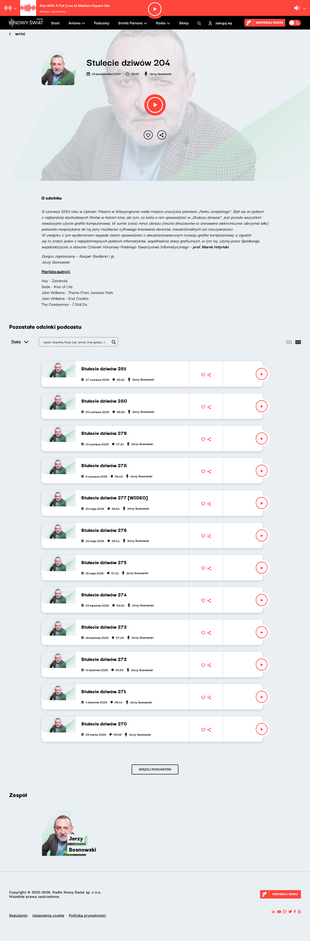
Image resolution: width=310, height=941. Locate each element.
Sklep (184, 23)
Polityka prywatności (87, 915)
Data (16, 341)
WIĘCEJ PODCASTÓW (155, 769)
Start (55, 23)
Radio (161, 23)
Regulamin (18, 915)
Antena (75, 23)
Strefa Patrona (130, 23)
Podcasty (101, 23)
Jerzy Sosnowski (161, 73)
